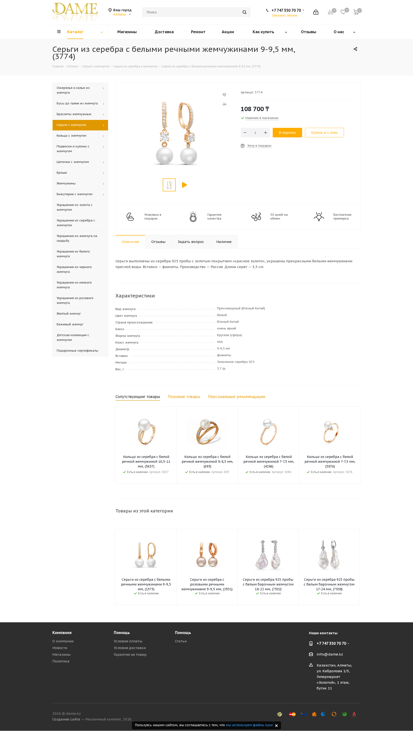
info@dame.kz (330, 654)
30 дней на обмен (279, 216)
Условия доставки (130, 647)
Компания (61, 632)
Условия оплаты (128, 641)
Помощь (122, 632)
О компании (63, 641)
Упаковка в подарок (152, 216)
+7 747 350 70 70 (286, 10)
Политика (61, 661)
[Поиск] (244, 12)
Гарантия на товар (130, 654)
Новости (59, 647)
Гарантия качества (214, 216)
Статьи (181, 641)
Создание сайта (66, 719)
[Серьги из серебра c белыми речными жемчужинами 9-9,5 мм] (177, 97)
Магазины (61, 654)
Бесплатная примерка (342, 216)
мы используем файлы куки (249, 725)
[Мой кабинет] (315, 12)
